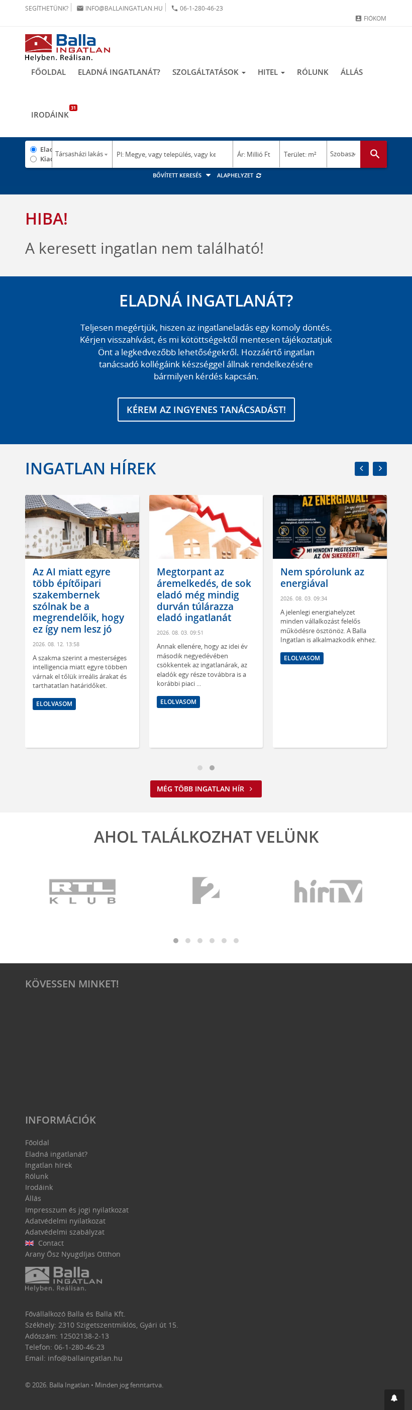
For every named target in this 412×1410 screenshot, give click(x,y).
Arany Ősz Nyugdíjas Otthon (73, 1254)
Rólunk (313, 72)
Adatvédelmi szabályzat (65, 1232)
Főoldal (48, 72)
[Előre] (380, 469)
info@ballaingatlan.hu (119, 8)
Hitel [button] (269, 72)
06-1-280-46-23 (197, 8)
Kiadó (46, 158)
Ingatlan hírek (90, 468)
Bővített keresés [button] (178, 175)
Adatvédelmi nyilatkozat (65, 1221)
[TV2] (206, 892)
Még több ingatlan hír (201, 788)
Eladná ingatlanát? (119, 72)
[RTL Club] (83, 892)
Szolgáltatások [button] (206, 72)
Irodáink (53, 112)
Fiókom (370, 18)
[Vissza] (362, 469)
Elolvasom (88, 701)
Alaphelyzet (236, 175)
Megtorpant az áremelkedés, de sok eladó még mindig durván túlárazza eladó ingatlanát (114, 594)
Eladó (46, 149)
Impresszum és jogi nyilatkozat (77, 1210)
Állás (352, 72)
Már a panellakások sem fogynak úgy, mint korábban (359, 583)
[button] (394, 1399)
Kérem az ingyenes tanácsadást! (206, 410)
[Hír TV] (329, 892)
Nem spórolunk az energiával (232, 577)
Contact (50, 1243)
